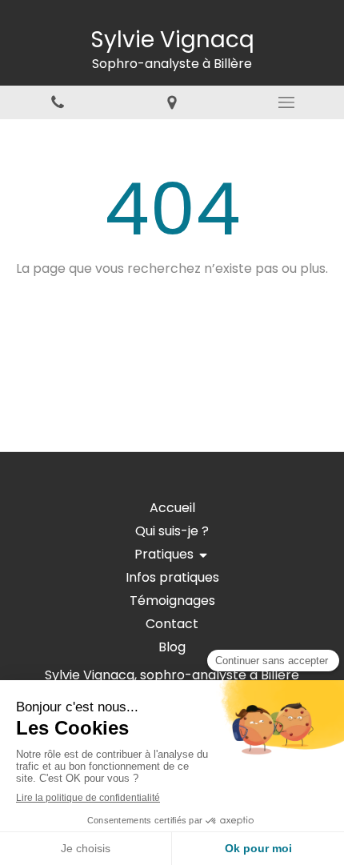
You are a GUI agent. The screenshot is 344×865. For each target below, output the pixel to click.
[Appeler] (57, 103)
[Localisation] (171, 103)
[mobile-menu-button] (287, 102)
